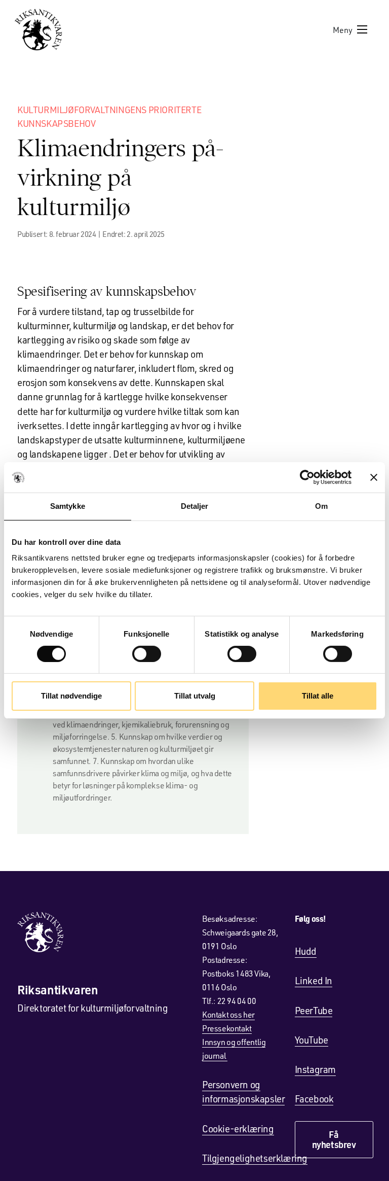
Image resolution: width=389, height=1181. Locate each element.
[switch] (146, 654)
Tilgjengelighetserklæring (254, 1158)
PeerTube (314, 1010)
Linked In (313, 980)
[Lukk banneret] (373, 477)
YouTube (311, 1039)
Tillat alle (317, 695)
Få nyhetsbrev (334, 1139)
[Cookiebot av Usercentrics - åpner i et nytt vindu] (307, 477)
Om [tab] (321, 506)
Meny (343, 29)
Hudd (306, 951)
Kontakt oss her (228, 1014)
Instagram (315, 1069)
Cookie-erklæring (238, 1128)
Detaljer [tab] (195, 506)
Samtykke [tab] (67, 506)
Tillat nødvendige (71, 695)
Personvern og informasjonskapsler (243, 1091)
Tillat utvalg (194, 695)
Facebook (314, 1098)
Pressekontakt (227, 1028)
